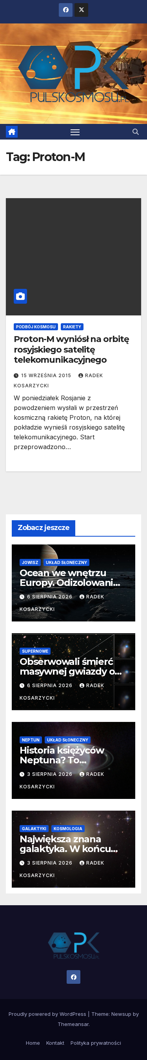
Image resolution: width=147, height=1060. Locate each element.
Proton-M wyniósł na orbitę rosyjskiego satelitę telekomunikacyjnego (71, 349)
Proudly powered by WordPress (48, 1014)
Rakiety (72, 326)
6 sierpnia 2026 (50, 597)
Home (33, 1043)
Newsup (121, 1014)
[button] (135, 132)
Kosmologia (68, 828)
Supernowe (35, 651)
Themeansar (73, 1024)
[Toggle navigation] (75, 131)
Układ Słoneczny (66, 562)
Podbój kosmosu (36, 326)
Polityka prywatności (96, 1043)
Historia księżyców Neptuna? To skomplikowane (61, 760)
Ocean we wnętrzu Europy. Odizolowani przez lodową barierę (68, 582)
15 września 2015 (47, 375)
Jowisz (30, 562)
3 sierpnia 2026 (50, 774)
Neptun (31, 740)
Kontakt (55, 1043)
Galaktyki (34, 828)
